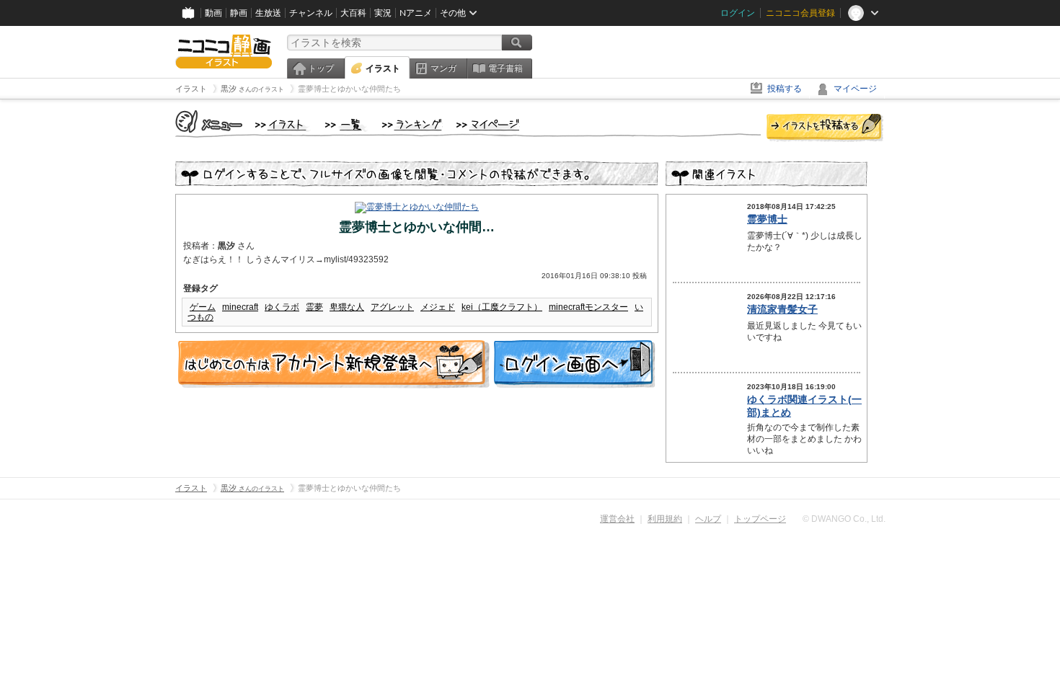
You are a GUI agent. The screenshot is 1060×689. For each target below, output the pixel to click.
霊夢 (314, 307)
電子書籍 (505, 68)
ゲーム (203, 307)
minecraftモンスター (588, 307)
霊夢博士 (767, 219)
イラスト (383, 68)
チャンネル (310, 13)
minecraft (240, 307)
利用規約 (665, 519)
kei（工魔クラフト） (501, 307)
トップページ (760, 519)
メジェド (437, 307)
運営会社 (617, 519)
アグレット (392, 307)
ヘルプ (708, 519)
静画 (238, 13)
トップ (321, 68)
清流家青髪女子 (782, 309)
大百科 (353, 13)
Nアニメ (415, 13)
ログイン (737, 13)
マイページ (855, 89)
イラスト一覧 (346, 125)
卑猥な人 (347, 307)
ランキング (412, 125)
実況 (383, 13)
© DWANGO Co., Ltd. (844, 519)
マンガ (443, 68)
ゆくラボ (282, 307)
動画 (213, 13)
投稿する (784, 89)
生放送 (268, 13)
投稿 (825, 128)
